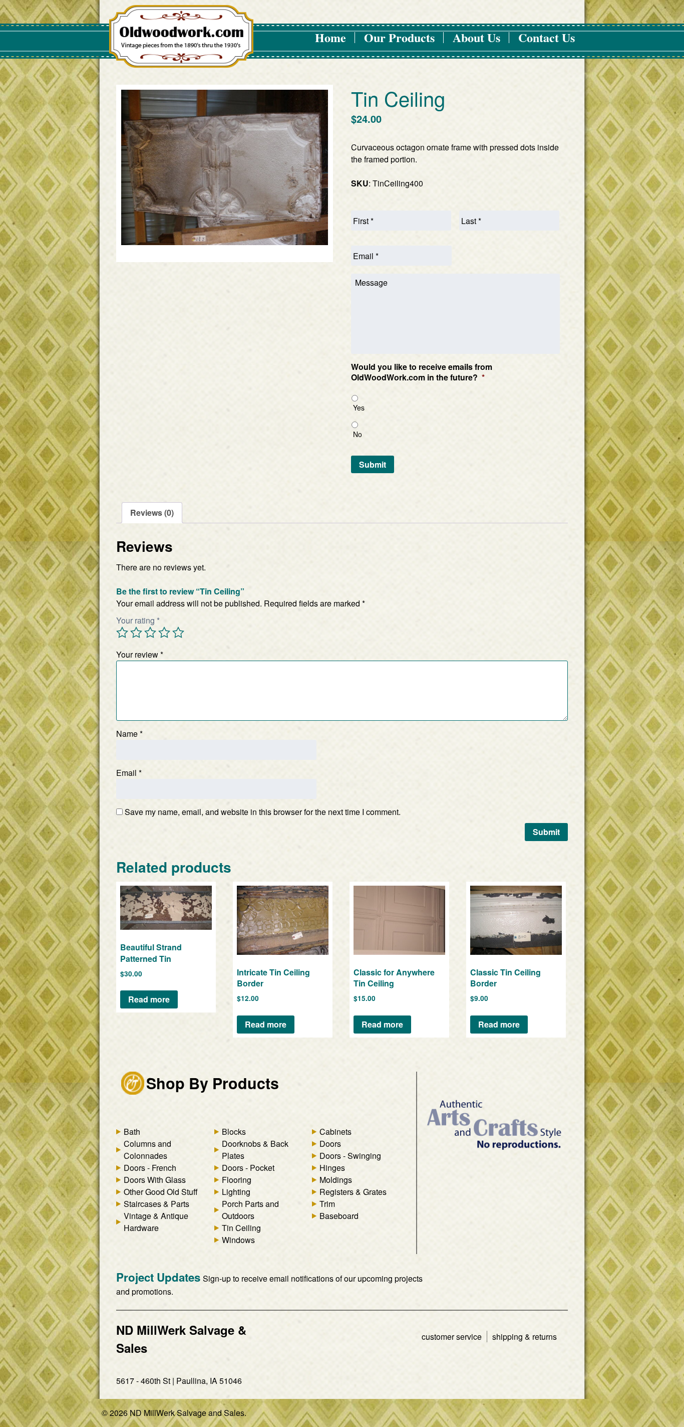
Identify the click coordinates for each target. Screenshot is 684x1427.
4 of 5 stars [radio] (164, 633)
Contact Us (546, 37)
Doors (330, 1143)
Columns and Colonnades (147, 1149)
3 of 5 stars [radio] (150, 633)
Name (129, 733)
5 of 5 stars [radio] (178, 633)
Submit (372, 464)
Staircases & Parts (156, 1203)
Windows (238, 1240)
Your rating (138, 620)
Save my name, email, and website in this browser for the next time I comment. (263, 812)
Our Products (399, 37)
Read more (149, 999)
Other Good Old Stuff (161, 1191)
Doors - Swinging (350, 1155)
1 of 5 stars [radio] (122, 633)
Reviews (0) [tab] (152, 512)
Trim (327, 1203)
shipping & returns (524, 1336)
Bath (132, 1131)
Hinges (332, 1167)
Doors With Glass (155, 1179)
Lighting (236, 1191)
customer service (452, 1336)
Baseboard (339, 1215)
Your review (139, 654)
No (357, 434)
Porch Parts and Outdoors (250, 1209)
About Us (476, 37)
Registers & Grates (353, 1191)
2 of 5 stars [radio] (136, 633)
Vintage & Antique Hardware (156, 1222)
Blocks (234, 1131)
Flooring (236, 1179)
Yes (359, 407)
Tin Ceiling (241, 1228)
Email (129, 772)
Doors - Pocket (248, 1167)
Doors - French (150, 1167)
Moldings (335, 1179)
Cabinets (335, 1131)
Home (330, 37)
